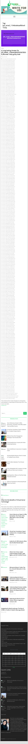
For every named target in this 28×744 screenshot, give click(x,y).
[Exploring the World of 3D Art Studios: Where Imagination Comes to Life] (4, 600)
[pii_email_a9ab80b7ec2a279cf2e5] (7, 294)
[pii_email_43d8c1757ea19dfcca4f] (7, 160)
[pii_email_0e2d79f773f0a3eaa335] (7, 80)
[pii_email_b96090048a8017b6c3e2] (8, 313)
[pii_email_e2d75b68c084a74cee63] (8, 357)
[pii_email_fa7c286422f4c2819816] (8, 390)
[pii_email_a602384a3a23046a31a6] (8, 285)
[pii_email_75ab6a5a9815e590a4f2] (8, 231)
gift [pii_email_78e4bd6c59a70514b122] (9, 395)
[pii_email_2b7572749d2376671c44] (8, 113)
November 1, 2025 (13, 572)
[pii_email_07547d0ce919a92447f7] (8, 65)
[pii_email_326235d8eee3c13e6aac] (8, 130)
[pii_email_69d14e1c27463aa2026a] (8, 212)
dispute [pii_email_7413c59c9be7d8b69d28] (9, 394)
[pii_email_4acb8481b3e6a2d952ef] (8, 171)
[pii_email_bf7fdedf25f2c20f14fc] (7, 321)
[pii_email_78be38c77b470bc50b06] (8, 235)
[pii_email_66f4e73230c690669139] (8, 202)
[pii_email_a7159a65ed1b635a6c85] (8, 287)
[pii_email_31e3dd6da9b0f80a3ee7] (8, 129)
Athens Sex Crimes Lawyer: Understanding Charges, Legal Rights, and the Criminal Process (18, 553)
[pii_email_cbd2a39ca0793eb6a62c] (8, 329)
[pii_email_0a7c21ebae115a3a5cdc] (8, 75)
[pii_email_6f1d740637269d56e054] (8, 224)
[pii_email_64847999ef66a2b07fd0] (8, 198)
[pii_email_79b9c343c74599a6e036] (8, 238)
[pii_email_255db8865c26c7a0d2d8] (8, 106)
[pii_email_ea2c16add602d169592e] (8, 367)
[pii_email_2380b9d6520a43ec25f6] (8, 101)
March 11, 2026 (13, 536)
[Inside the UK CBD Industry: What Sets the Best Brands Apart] (4, 544)
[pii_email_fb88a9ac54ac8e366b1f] (7, 393)
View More (9, 405)
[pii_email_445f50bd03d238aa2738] (8, 163)
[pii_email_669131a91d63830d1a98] (8, 201)
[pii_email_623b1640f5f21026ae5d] (8, 197)
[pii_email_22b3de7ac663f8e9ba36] (8, 96)
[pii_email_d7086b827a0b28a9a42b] (8, 337)
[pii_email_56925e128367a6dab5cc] (8, 179)
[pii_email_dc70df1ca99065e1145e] (8, 348)
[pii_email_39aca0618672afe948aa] (7, 141)
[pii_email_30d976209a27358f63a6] (8, 126)
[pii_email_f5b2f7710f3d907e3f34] (7, 383)
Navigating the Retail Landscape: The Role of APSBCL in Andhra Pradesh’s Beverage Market (13, 609)
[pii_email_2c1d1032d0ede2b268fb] (8, 114)
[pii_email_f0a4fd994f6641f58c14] (7, 372)
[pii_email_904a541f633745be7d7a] (8, 269)
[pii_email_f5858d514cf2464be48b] (8, 382)
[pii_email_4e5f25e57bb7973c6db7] (8, 173)
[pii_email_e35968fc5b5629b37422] (8, 359)
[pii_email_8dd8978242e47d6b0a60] (8, 264)
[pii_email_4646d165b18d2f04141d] (8, 166)
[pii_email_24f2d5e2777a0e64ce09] (8, 105)
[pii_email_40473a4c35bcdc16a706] (8, 155)
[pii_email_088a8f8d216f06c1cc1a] (7, 69)
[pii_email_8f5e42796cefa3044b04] (7, 268)
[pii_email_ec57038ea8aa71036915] (8, 370)
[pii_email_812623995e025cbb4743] (8, 246)
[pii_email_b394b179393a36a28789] (8, 299)
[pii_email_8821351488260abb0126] (8, 258)
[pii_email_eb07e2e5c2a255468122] (8, 368)
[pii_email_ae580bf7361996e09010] (8, 296)
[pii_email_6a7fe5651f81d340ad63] (8, 213)
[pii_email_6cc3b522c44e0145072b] (8, 220)
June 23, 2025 (12, 603)
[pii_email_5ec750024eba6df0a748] (8, 192)
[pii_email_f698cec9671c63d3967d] (8, 385)
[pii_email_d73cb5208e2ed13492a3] (8, 338)
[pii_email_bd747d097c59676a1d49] (8, 318)
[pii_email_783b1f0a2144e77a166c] (8, 234)
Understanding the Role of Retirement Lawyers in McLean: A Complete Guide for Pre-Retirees (18, 578)
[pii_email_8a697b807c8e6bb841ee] (8, 261)
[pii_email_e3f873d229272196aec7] (8, 360)
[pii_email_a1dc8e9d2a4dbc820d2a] (8, 280)
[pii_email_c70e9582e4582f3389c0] (8, 325)
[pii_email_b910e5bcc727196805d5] (8, 311)
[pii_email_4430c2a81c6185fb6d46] (8, 162)
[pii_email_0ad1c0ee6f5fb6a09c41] (7, 76)
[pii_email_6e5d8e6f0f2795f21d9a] (7, 223)
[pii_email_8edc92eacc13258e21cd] (8, 266)
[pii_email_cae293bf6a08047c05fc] (7, 326)
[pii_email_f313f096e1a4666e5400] (8, 376)
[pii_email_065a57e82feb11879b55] (8, 64)
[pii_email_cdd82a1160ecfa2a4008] (8, 333)
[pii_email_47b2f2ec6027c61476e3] (8, 170)
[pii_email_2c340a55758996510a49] (8, 116)
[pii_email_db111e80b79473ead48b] (8, 344)
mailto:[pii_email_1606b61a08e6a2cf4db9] (9, 398)
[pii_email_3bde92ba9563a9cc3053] (8, 145)
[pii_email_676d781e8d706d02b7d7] (8, 207)
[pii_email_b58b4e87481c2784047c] (8, 303)
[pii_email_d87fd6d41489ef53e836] (8, 340)
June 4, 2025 (4, 612)
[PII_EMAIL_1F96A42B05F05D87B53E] (8, 94)
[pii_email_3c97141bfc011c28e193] (8, 149)
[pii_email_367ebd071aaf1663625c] (8, 136)
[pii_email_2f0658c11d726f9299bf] (7, 122)
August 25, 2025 (13, 593)
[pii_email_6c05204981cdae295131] (8, 216)
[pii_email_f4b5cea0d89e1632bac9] (8, 378)
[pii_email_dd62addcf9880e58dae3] (8, 351)
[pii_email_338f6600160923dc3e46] (8, 132)
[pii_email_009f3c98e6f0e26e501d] (9, 58)
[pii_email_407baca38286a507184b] (8, 156)
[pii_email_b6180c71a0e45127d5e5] (8, 306)
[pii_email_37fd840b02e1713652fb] (8, 140)
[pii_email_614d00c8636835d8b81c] (8, 193)
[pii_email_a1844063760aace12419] (8, 279)
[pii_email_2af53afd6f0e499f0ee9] (7, 111)
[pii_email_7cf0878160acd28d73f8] (8, 239)
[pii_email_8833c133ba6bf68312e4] (8, 260)
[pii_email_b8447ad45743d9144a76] (8, 307)
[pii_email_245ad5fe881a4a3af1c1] (7, 102)
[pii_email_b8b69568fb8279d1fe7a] (8, 310)
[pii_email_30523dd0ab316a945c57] (8, 125)
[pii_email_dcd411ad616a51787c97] (8, 349)
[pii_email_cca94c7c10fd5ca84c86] (7, 330)
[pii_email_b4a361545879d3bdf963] (8, 302)
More (2, 48)
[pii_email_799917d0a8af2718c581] (8, 236)
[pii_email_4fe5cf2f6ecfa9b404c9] (7, 174)
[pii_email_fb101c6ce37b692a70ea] (8, 391)
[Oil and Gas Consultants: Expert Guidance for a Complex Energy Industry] (4, 533)
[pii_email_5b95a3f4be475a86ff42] (7, 188)
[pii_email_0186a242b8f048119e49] (8, 60)
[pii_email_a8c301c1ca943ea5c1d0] (8, 292)
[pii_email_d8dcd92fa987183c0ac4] (8, 341)
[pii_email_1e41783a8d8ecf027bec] (8, 92)
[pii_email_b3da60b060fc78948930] (8, 300)
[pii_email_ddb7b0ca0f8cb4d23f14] (8, 353)
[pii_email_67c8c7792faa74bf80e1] (7, 208)
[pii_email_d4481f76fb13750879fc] (7, 336)
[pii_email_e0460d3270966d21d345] (8, 356)
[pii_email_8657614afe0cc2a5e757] (8, 255)
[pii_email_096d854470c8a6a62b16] (8, 71)
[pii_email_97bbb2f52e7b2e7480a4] (8, 273)
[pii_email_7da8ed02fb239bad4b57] (8, 240)
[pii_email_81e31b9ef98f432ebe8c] (7, 247)
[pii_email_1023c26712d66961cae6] (8, 82)
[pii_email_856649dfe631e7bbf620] (8, 254)
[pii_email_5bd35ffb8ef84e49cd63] (7, 189)
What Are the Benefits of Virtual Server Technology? (12, 628)
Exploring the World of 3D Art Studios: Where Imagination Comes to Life (17, 600)
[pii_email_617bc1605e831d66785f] (8, 194)
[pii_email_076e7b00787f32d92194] (8, 67)
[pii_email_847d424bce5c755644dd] (8, 251)
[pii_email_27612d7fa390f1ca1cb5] (7, 109)
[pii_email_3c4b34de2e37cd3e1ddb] (8, 147)
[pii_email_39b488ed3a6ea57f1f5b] (7, 143)
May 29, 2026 (4, 504)
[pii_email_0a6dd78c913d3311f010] (8, 73)
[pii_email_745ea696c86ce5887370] (8, 230)
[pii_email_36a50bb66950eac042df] (8, 139)
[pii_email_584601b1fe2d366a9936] (8, 181)
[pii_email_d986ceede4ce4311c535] (8, 342)
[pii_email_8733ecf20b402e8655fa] (7, 257)
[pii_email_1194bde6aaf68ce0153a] (8, 83)
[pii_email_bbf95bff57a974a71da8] (7, 317)
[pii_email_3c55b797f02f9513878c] (8, 148)
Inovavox (3, 738)
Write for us (3, 673)
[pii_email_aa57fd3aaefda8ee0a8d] (7, 295)
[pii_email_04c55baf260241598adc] (8, 61)
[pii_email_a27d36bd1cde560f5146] (8, 283)
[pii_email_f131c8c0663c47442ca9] (8, 374)
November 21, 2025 (13, 557)
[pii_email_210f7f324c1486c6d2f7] (7, 95)
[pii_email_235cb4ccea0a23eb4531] (8, 98)
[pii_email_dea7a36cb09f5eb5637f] (7, 355)
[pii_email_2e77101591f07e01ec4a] (8, 121)
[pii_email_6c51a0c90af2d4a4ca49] (7, 217)
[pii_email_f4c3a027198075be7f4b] (8, 379)
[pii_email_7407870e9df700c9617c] (8, 228)
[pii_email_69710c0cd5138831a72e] (8, 211)
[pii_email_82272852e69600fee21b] (8, 249)
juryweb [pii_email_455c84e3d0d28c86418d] (9, 396)
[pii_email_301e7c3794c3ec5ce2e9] (8, 124)
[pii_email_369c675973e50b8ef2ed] (8, 137)
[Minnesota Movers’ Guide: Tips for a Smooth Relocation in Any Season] (4, 567)
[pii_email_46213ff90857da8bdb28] (8, 164)
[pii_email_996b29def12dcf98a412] (8, 274)
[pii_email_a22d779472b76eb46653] (8, 281)
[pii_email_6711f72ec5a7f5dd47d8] (8, 204)
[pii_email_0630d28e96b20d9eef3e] (8, 63)
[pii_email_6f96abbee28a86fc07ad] (7, 226)
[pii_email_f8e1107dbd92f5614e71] (8, 389)
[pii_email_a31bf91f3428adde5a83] (7, 284)
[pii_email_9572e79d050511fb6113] (8, 272)
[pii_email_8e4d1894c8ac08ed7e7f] (8, 265)
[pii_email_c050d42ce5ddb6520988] (8, 322)
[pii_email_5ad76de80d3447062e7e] (8, 186)
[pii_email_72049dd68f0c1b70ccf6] (8, 227)
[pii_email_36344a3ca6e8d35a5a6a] (8, 135)
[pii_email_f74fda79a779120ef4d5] (7, 387)
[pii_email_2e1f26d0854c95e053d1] (8, 120)
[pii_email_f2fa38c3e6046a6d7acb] (7, 375)
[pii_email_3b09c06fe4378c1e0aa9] (8, 144)
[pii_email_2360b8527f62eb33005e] (8, 99)
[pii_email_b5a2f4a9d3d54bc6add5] (8, 304)
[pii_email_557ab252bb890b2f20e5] (8, 178)
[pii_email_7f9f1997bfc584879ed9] (7, 243)
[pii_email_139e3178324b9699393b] (8, 87)
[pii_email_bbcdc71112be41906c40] (8, 315)
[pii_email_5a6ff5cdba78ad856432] (7, 183)
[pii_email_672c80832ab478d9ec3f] (8, 205)
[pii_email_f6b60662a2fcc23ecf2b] (7, 386)
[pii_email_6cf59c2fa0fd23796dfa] (7, 222)
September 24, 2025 (13, 582)
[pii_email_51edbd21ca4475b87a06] (8, 175)
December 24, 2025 (13, 544)
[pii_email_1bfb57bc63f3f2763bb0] (7, 91)
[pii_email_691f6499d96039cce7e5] (8, 209)
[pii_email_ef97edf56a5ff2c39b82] (7, 371)
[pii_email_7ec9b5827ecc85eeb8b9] (8, 242)
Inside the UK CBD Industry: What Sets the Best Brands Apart (18, 542)
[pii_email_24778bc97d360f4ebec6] (8, 103)
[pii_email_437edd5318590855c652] (8, 159)
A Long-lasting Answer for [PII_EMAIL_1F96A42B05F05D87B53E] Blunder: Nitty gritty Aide (13, 52)
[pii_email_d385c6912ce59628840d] (8, 334)
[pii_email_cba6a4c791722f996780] (8, 327)
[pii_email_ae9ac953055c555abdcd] (8, 298)
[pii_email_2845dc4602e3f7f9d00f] (7, 110)
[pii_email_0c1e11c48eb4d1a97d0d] (8, 77)
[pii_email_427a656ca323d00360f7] (8, 158)
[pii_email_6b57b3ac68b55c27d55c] (8, 215)
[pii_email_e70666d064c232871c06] (8, 363)
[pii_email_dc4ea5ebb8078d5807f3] (8, 346)
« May (13, 667)
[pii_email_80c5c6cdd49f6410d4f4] (8, 245)
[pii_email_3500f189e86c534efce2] (7, 133)
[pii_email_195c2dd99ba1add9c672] (8, 90)
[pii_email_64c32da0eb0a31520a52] (8, 200)
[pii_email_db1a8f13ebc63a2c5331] (8, 345)
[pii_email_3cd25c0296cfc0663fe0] (7, 151)
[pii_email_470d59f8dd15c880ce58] (8, 167)
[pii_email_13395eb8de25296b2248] (8, 86)
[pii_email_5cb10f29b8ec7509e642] (8, 190)
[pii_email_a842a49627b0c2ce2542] (8, 289)
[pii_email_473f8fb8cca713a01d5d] (7, 168)
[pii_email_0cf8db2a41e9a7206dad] (8, 79)
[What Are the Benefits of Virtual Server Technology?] (14, 495)
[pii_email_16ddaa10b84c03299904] (8, 88)
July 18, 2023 (4, 56)
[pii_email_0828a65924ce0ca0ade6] (8, 68)
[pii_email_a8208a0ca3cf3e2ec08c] (7, 288)
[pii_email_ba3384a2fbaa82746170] (8, 314)
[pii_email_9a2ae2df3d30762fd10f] (7, 277)
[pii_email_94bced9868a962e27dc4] (8, 270)
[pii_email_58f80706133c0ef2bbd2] (8, 182)
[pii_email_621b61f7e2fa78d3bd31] (8, 196)
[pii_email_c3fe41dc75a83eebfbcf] (7, 323)
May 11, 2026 (12, 521)
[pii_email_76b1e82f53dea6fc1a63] (7, 232)
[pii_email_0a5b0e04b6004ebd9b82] (8, 72)
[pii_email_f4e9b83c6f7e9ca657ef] (7, 380)
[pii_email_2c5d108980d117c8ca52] (8, 117)
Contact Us (3, 672)
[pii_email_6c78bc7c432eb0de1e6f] (8, 219)
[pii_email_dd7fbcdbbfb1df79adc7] (7, 352)
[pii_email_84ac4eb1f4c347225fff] (7, 253)
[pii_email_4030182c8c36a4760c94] (8, 154)
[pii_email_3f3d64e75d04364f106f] (7, 152)
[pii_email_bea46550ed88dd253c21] (8, 319)
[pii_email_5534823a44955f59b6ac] (8, 177)
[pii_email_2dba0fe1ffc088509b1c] (7, 118)
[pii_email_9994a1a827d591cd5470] (8, 276)
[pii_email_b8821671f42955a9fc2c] (8, 308)
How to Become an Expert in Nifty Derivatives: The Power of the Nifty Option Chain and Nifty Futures (18, 517)
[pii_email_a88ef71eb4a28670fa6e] (7, 291)
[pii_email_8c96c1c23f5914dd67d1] (8, 262)
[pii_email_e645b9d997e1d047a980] (8, 361)
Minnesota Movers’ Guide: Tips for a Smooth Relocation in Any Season (17, 569)
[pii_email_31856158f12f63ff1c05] (7, 128)
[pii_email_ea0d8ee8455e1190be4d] (8, 366)
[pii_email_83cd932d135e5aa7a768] (8, 250)
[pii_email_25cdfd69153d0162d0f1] (8, 107)
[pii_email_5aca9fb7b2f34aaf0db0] (7, 185)
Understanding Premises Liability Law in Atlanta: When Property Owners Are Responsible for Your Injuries (18, 589)
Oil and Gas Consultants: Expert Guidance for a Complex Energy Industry (18, 533)
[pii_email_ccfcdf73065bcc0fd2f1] (7, 332)
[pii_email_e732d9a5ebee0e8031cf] (7, 364)
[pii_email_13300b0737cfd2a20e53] (8, 84)
